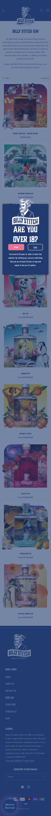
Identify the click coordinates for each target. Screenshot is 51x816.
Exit (35, 247)
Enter (16, 247)
